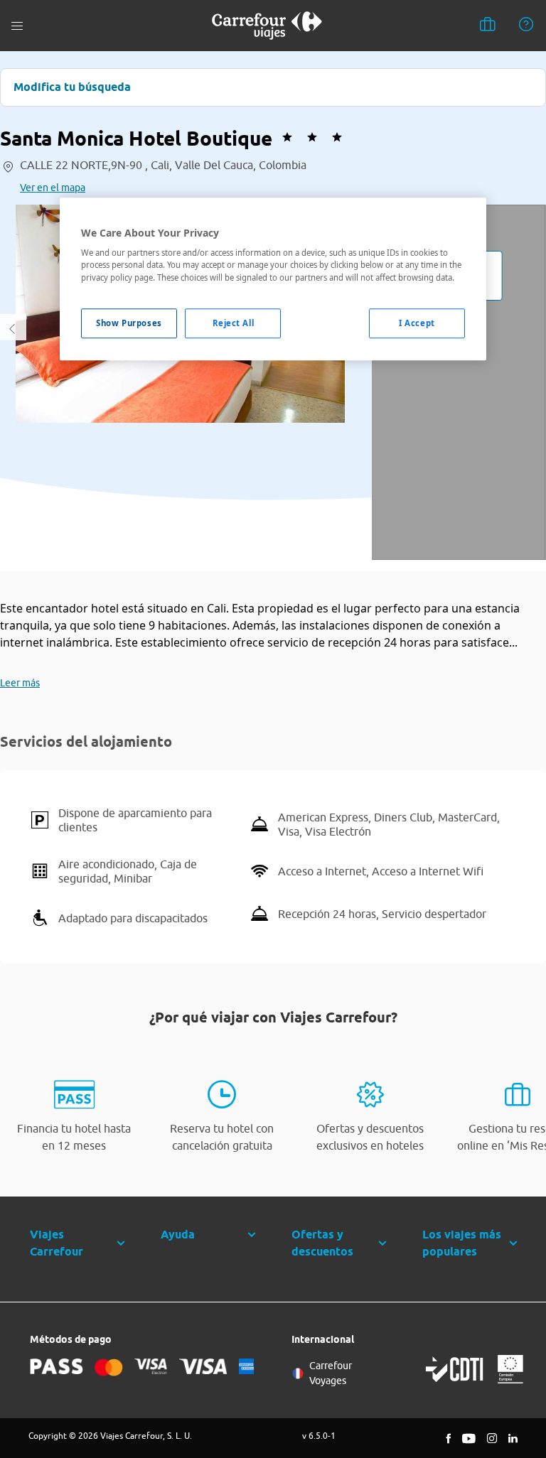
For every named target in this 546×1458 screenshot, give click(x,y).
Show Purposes (128, 323)
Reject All (234, 323)
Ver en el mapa (52, 187)
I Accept (417, 323)
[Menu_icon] (17, 26)
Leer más (20, 682)
